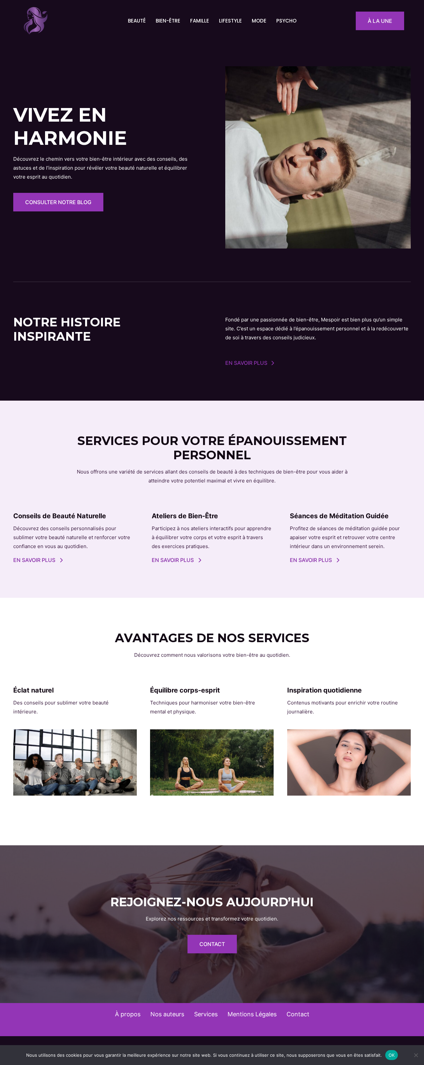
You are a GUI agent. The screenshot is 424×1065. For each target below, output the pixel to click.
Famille (199, 20)
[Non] (415, 1055)
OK (392, 1054)
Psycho (286, 20)
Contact (298, 1014)
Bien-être (168, 20)
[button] (380, 21)
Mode (259, 20)
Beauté (137, 20)
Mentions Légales (252, 1014)
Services (206, 1014)
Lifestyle (230, 20)
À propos (127, 1014)
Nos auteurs (167, 1014)
